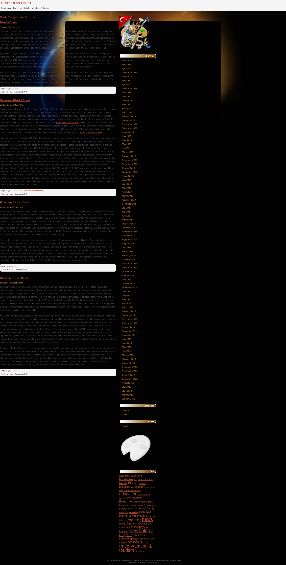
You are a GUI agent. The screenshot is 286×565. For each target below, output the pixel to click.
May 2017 (126, 212)
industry (134, 512)
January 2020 (128, 120)
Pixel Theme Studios (142, 560)
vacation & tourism (135, 548)
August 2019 (128, 132)
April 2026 (127, 68)
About (125, 426)
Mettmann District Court (15, 100)
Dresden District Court (14, 278)
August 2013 (128, 335)
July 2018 (126, 180)
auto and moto (145, 479)
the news (134, 542)
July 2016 (126, 248)
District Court (8, 22)
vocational (139, 551)
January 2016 (128, 259)
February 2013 (129, 359)
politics (147, 527)
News (11, 92)
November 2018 (129, 164)
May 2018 (126, 188)
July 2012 (126, 387)
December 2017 (129, 204)
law (7, 89)
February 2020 (129, 116)
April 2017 (127, 216)
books (133, 483)
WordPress (176, 560)
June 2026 (127, 61)
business (142, 484)
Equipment (127, 501)
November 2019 (129, 128)
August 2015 (128, 275)
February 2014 (129, 311)
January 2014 (128, 315)
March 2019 (127, 152)
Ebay (2, 358)
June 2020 (127, 100)
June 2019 (127, 140)
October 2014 (128, 283)
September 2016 (130, 240)
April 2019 (127, 148)
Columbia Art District (16, 3)
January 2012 (128, 399)
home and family (144, 508)
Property (123, 531)
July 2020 (126, 96)
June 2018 (127, 184)
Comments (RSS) (150, 562)
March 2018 (127, 196)
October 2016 (128, 236)
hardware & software (144, 505)
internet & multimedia (132, 515)
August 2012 (128, 383)
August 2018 (128, 176)
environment (134, 498)
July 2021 (126, 92)
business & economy (132, 486)
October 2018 (128, 168)
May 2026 (126, 64)
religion (125, 535)
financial (139, 501)
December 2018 (129, 160)
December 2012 (129, 367)
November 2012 (129, 371)
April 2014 (127, 303)
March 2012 (127, 395)
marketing (134, 520)
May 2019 (126, 144)
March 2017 (127, 220)
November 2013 (129, 323)
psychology (141, 530)
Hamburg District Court (14, 202)
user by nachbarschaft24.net (31, 191)
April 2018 (127, 192)
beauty (123, 483)
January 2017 (128, 228)
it (146, 516)
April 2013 (127, 351)
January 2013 (128, 363)
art (135, 479)
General (125, 410)
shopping (136, 539)
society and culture (147, 539)
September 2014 (130, 287)
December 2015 (129, 263)
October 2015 (128, 271)
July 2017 (126, 208)
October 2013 (128, 327)
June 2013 (127, 343)
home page (123, 513)
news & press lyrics (131, 523)
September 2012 (130, 379)
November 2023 (129, 88)
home (130, 508)
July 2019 (126, 136)
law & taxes (14, 89)
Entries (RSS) (133, 562)
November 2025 (129, 72)
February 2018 (129, 200)
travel (124, 546)
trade (146, 542)
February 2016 (129, 255)
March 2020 (127, 112)
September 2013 (130, 331)
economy (136, 490)
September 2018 (130, 172)
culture (127, 490)
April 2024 (127, 84)
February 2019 (129, 156)
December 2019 (129, 124)
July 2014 (126, 291)
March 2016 (127, 252)
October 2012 (128, 375)
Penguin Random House (67, 122)
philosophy (137, 527)
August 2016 (128, 244)
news (147, 519)
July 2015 (126, 279)
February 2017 (129, 224)
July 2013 (126, 339)
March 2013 (127, 355)
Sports (122, 542)
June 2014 (127, 295)
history (122, 508)
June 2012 (127, 391)
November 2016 (129, 232)
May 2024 (126, 80)
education (128, 494)
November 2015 (129, 267)
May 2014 (126, 299)
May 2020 (126, 104)
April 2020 (127, 108)
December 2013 (129, 319)
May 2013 (126, 347)
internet (145, 512)
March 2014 (127, 307)
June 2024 (127, 76)
